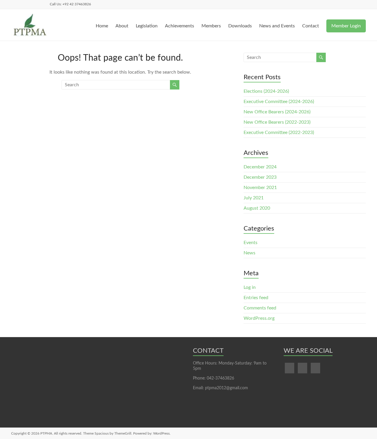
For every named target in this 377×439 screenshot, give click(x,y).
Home (102, 26)
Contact (310, 26)
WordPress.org (259, 318)
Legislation (147, 26)
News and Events (277, 26)
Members (211, 26)
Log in (250, 287)
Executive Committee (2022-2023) (279, 132)
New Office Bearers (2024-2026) (277, 112)
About (121, 26)
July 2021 (254, 198)
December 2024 (260, 167)
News (249, 253)
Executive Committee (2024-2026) (279, 101)
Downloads (240, 26)
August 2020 (257, 208)
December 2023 (260, 177)
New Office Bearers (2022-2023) (277, 122)
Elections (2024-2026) (266, 91)
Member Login (346, 26)
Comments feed (260, 308)
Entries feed (256, 297)
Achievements (179, 26)
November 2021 (260, 187)
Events (250, 242)
